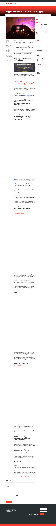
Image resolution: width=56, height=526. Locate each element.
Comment (7, 486)
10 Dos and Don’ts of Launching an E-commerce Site (29, 476)
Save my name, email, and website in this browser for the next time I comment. (16, 499)
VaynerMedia (15, 75)
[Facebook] (46, 1)
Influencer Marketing (40, 58)
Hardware (38, 56)
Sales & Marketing (39, 64)
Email (17, 495)
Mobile (37, 60)
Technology (26, 7)
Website (27, 495)
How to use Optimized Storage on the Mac (19, 476)
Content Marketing (39, 50)
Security (38, 65)
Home (7, 7)
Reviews (38, 63)
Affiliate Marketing (39, 47)
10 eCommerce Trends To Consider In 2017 (41, 24)
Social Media (38, 69)
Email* (40, 510)
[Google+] (49, 1)
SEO (37, 68)
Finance (38, 54)
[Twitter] (47, 1)
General (38, 55)
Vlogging (10, 480)
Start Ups (38, 72)
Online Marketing (13, 7)
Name (7, 495)
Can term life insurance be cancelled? (41, 30)
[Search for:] (43, 18)
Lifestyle (38, 7)
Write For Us (43, 7)
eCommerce (33, 7)
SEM (37, 67)
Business (20, 7)
